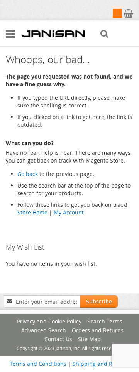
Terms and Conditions (38, 363)
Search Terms (104, 321)
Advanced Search (43, 330)
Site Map (89, 339)
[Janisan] (53, 33)
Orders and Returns (98, 330)
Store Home (32, 212)
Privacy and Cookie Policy (49, 321)
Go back (27, 174)
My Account (69, 212)
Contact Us (58, 339)
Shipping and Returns (101, 363)
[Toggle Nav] (10, 34)
